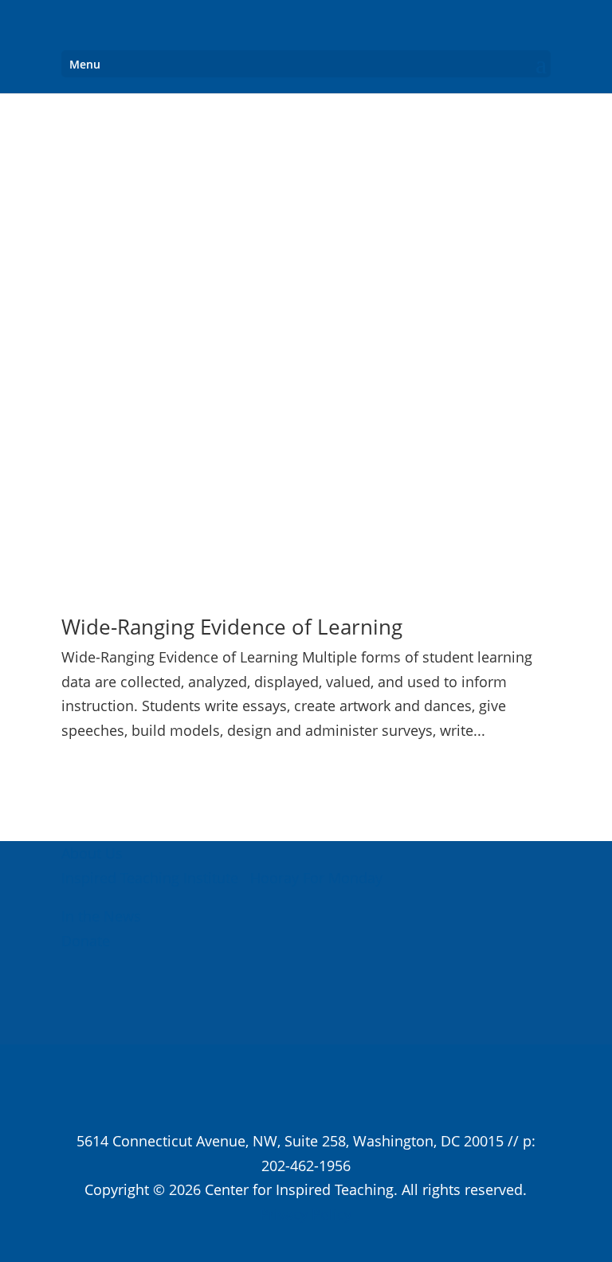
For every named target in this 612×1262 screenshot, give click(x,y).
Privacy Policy (305, 1214)
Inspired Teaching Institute (149, 877)
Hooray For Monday (314, 877)
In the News (101, 916)
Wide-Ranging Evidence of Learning (231, 626)
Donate (85, 940)
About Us (92, 853)
